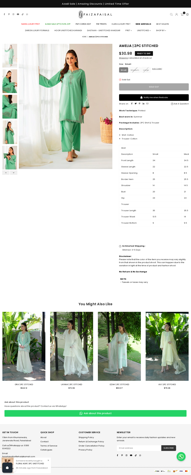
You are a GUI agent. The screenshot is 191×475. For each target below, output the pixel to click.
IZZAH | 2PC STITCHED (119, 384)
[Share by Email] (147, 103)
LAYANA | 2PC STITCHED (71, 384)
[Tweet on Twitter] (136, 103)
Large (146, 70)
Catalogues (46, 449)
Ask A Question (181, 103)
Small (124, 70)
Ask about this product (98, 413)
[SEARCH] (171, 14)
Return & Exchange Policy (91, 441)
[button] (182, 14)
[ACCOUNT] (176, 14)
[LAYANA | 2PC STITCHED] (71, 346)
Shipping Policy (86, 437)
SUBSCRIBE (169, 448)
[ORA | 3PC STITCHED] (23, 346)
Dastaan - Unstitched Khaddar (103, 30)
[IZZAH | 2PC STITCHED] (119, 346)
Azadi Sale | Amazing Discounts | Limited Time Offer (95, 4)
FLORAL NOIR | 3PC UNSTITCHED (30, 463)
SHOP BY (160, 30)
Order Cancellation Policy (91, 445)
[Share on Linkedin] (143, 103)
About (43, 437)
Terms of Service (48, 445)
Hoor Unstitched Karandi (68, 30)
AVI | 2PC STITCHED (167, 384)
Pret (128, 30)
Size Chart (157, 69)
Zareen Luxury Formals (37, 30)
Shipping (123, 58)
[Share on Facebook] (132, 103)
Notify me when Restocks (156, 97)
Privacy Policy (85, 449)
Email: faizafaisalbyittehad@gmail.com (18, 455)
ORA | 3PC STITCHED (24, 384)
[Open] (7, 468)
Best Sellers (162, 24)
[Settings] (187, 14)
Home (84, 37)
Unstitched (143, 30)
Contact (44, 441)
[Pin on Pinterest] (140, 103)
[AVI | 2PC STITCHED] (167, 346)
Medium (135, 70)
